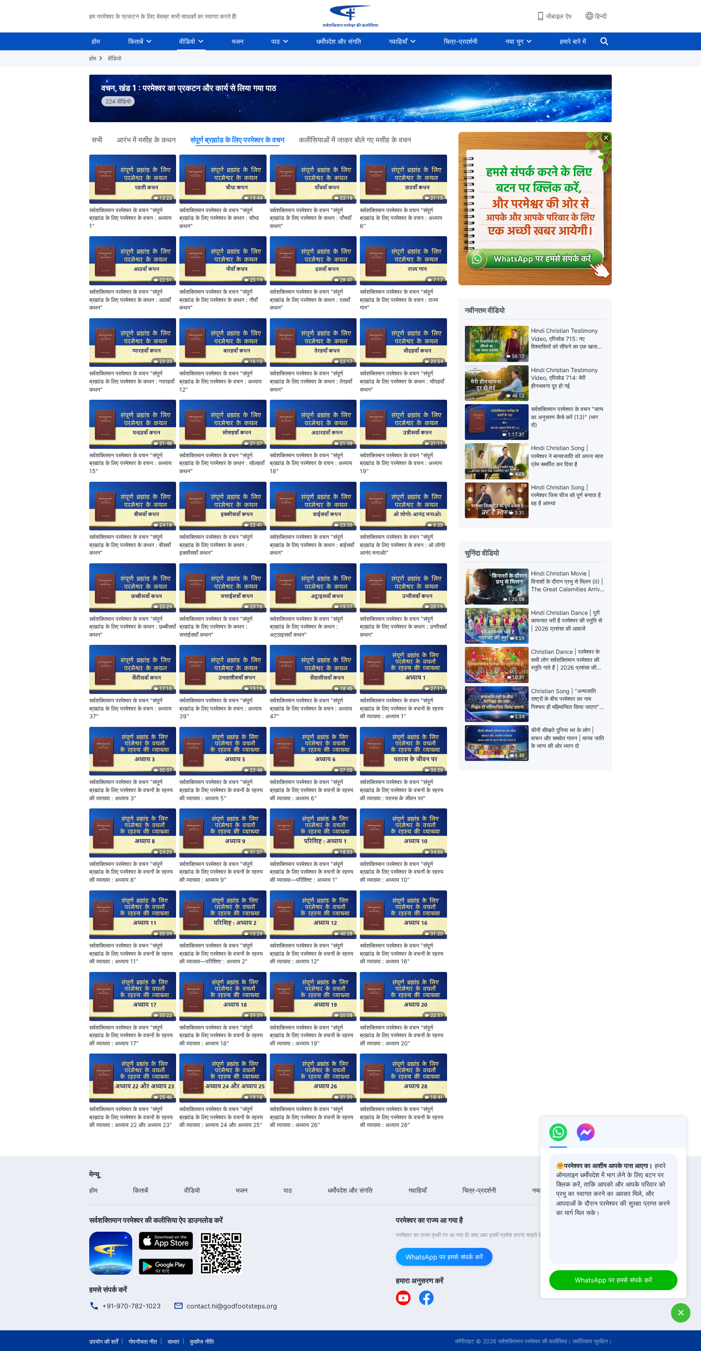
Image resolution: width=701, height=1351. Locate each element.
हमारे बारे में (573, 41)
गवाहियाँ (398, 41)
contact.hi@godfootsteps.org (232, 1306)
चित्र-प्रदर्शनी (460, 41)
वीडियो (187, 41)
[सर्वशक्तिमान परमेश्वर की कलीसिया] (350, 16)
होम (96, 41)
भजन (237, 41)
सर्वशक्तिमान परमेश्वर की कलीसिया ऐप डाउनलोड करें (156, 1220)
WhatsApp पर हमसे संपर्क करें (444, 1257)
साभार (173, 1341)
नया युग (514, 41)
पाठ (275, 41)
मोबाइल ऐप (559, 16)
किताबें (135, 41)
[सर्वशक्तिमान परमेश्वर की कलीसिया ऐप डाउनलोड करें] (110, 1252)
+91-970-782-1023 (131, 1306)
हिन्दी (601, 16)
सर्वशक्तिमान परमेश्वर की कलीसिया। (534, 1341)
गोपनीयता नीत (143, 1341)
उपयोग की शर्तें (103, 1341)
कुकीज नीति (202, 1341)
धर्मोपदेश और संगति (338, 41)
